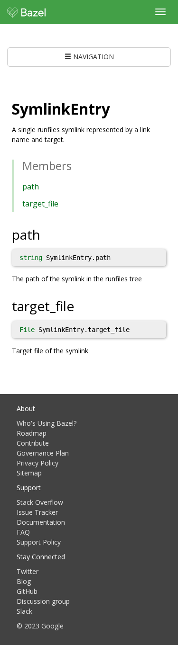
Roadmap (32, 433)
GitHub (27, 591)
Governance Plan (43, 452)
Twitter (27, 571)
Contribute (33, 443)
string (30, 257)
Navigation (92, 56)
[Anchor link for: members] (77, 165)
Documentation (41, 522)
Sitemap (29, 472)
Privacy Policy (37, 462)
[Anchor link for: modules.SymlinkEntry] (117, 108)
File (27, 329)
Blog (24, 581)
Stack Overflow (40, 502)
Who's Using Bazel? (46, 423)
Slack (24, 611)
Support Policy (39, 542)
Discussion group (43, 601)
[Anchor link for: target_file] (81, 305)
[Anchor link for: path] (47, 234)
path (30, 186)
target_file (40, 203)
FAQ (23, 532)
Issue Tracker (37, 512)
